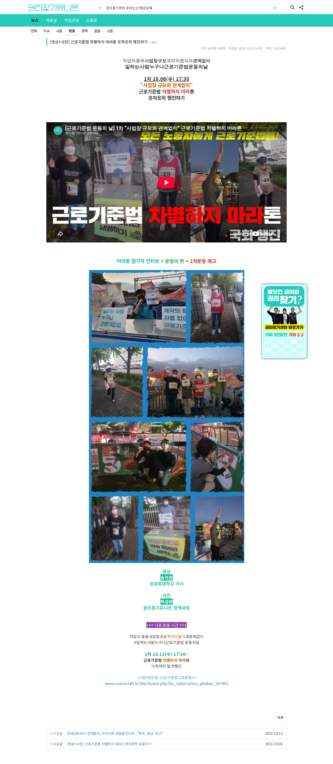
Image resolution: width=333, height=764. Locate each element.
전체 (34, 30)
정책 (84, 30)
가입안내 (71, 20)
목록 (280, 717)
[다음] (275, 8)
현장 (72, 30)
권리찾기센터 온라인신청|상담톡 (129, 7)
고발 (110, 30)
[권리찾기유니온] (53, 7)
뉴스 (35, 20)
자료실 (51, 20)
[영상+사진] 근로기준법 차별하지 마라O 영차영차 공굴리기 (109, 743)
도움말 (91, 20)
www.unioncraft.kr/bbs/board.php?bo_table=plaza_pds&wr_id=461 (166, 683)
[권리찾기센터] (285, 321)
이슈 (46, 30)
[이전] (100, 8)
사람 (59, 30)
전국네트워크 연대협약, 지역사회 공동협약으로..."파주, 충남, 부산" (115, 733)
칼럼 (97, 30)
